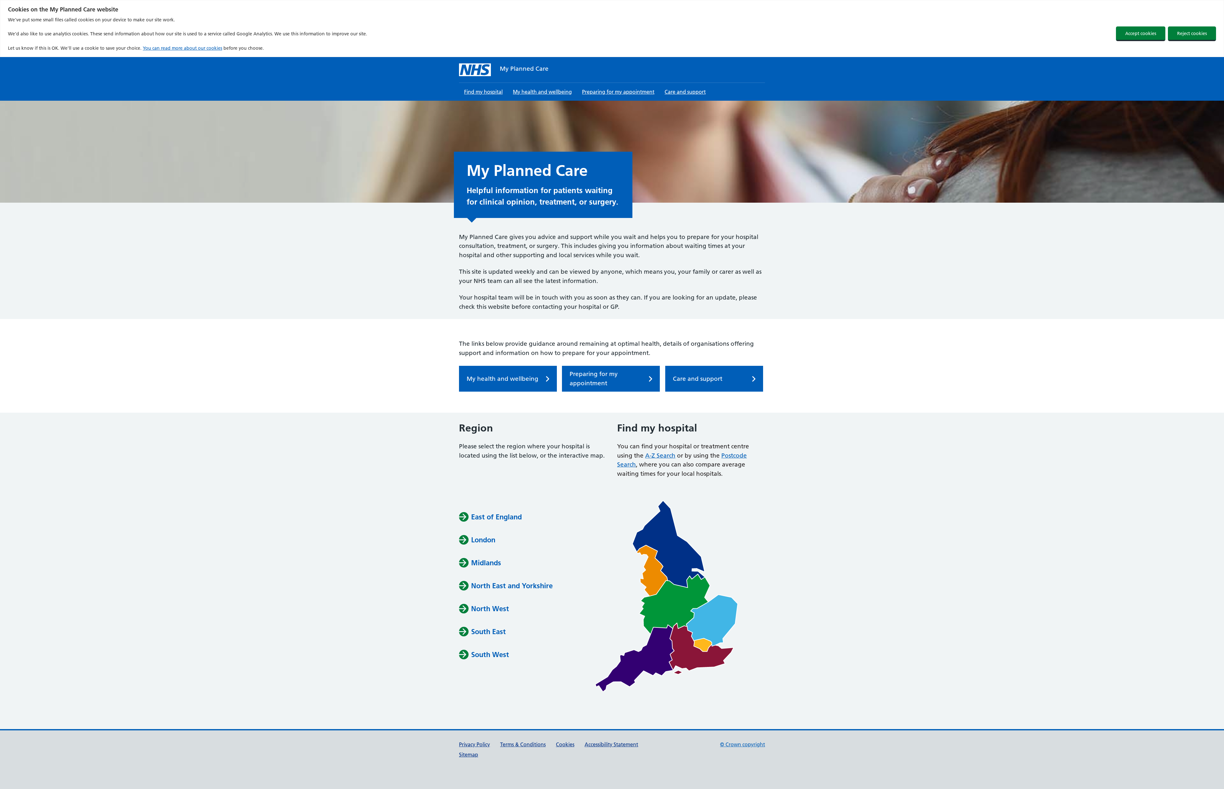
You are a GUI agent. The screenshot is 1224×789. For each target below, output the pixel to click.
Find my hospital (483, 92)
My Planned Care (524, 68)
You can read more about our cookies (182, 48)
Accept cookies (1140, 33)
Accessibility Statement (611, 744)
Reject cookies (1192, 33)
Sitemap (468, 754)
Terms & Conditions (523, 744)
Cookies (565, 744)
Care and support (685, 92)
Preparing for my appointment (618, 92)
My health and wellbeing (542, 92)
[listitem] (669, 544)
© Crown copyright (742, 744)
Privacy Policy (474, 744)
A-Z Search (660, 455)
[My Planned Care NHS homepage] (475, 69)
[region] (612, 28)
